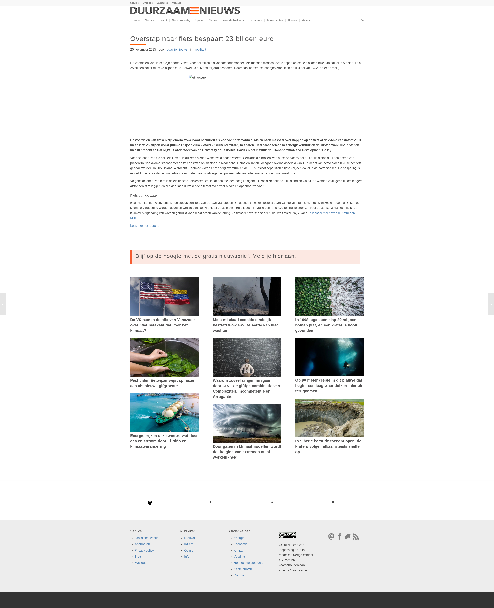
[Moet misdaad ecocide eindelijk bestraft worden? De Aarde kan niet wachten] (247, 296)
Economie (241, 544)
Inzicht (188, 544)
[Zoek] (361, 20)
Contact (176, 3)
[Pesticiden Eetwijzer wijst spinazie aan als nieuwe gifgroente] (164, 357)
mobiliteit (200, 49)
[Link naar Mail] (333, 502)
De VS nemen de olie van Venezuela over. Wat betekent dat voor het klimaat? (163, 325)
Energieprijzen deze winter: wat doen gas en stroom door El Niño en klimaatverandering (164, 441)
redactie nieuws (176, 49)
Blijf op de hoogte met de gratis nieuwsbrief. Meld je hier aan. (215, 256)
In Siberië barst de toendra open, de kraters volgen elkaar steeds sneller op (328, 446)
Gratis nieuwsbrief (147, 537)
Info (186, 556)
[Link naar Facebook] (210, 502)
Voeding (239, 556)
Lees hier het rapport (144, 225)
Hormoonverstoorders (248, 562)
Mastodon (141, 562)
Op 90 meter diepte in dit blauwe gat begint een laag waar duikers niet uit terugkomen (328, 385)
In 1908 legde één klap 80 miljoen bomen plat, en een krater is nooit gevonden (326, 325)
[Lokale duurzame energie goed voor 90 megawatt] (3, 304)
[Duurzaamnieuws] (185, 10)
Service (134, 3)
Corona (239, 575)
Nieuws (189, 537)
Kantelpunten (243, 569)
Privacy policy (144, 550)
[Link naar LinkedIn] (271, 502)
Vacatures (162, 3)
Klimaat (239, 550)
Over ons (148, 3)
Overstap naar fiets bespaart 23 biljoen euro (202, 39)
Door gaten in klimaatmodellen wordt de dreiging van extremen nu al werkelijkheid (247, 451)
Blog (138, 556)
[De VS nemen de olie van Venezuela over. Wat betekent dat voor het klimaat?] (164, 296)
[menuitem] (135, 3)
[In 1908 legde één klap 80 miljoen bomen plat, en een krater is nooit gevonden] (329, 296)
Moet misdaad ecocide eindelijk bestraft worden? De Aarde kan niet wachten (245, 325)
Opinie (188, 550)
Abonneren (142, 544)
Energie (239, 537)
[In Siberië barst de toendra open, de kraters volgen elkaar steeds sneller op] (329, 418)
